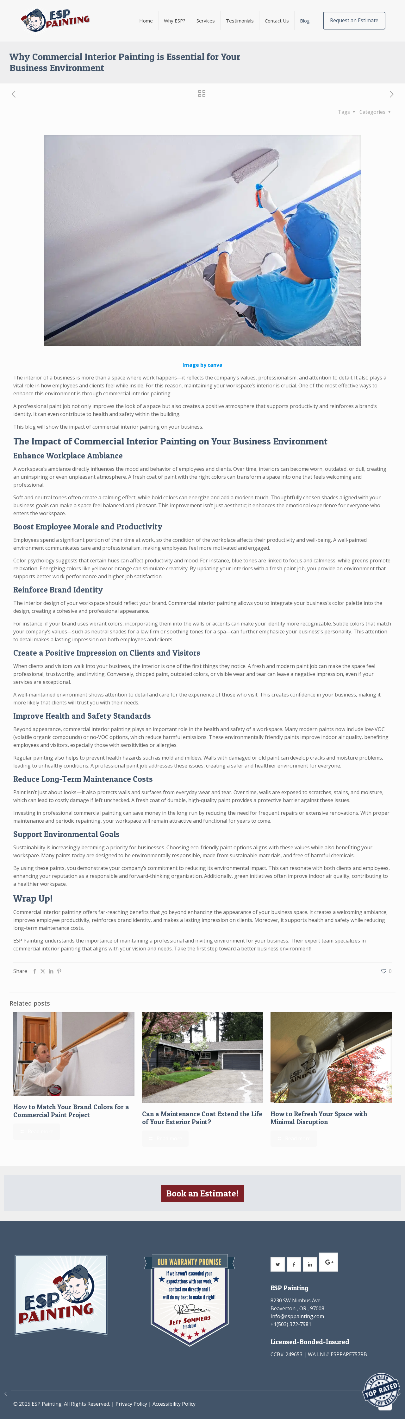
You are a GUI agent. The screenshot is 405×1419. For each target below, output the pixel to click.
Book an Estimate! (202, 1193)
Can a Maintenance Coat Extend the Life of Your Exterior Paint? (202, 1118)
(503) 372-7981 (294, 1324)
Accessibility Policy (174, 1403)
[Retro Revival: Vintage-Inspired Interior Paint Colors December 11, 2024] (5, 1393)
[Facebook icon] (356, 1404)
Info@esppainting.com (297, 1316)
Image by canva (202, 364)
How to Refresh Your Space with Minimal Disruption (319, 1118)
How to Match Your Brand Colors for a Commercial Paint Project (71, 1111)
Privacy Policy (131, 1403)
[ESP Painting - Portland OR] (55, 20)
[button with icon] (278, 1264)
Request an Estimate (354, 20)
